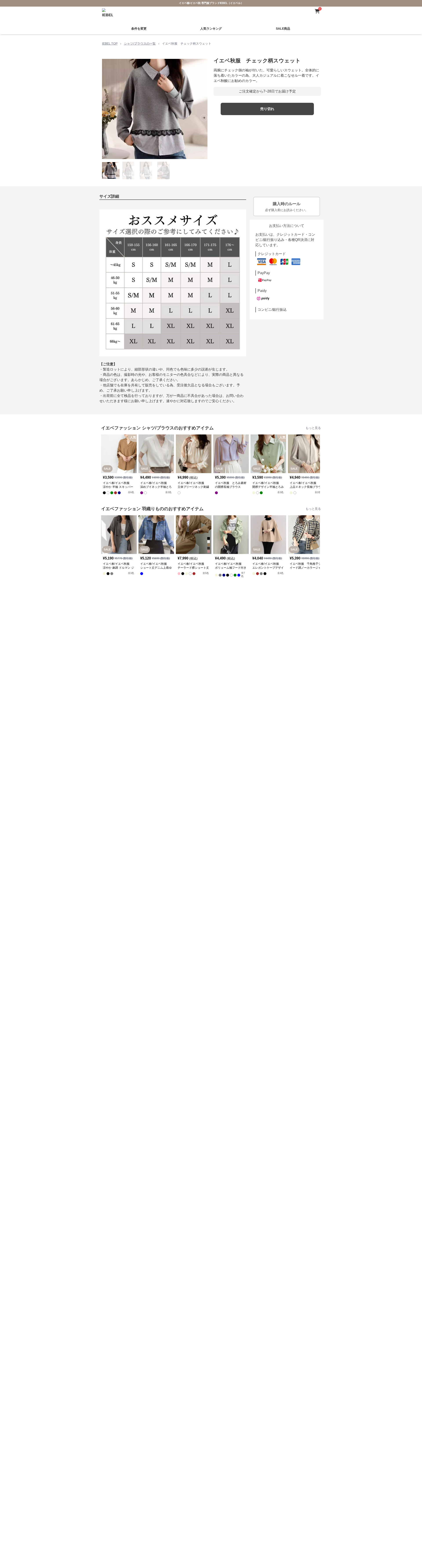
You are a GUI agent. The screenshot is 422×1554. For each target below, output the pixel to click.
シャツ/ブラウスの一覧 (140, 43)
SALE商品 (283, 28)
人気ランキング (211, 28)
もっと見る (313, 428)
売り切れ (267, 109)
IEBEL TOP (110, 43)
